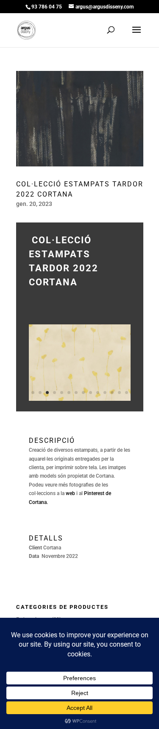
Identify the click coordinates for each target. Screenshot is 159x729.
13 (119, 392)
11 (104, 392)
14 (126, 392)
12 (112, 392)
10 (97, 392)
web (70, 493)
